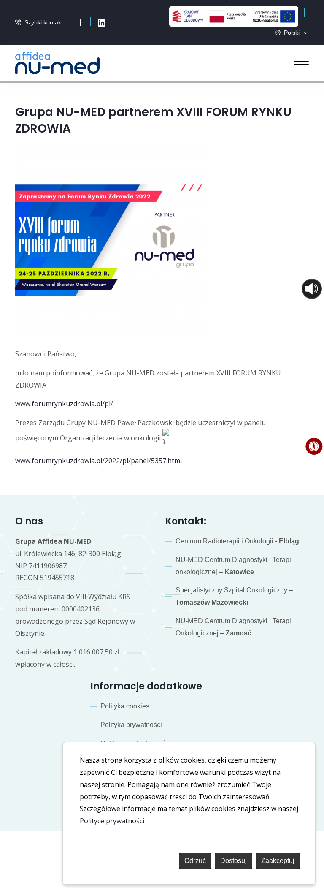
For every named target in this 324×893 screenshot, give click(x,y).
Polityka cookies (124, 706)
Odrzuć (195, 860)
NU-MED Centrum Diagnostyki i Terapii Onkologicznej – (234, 627)
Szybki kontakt (43, 22)
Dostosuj (233, 860)
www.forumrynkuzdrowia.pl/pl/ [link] (64, 403)
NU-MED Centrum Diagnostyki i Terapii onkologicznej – (234, 565)
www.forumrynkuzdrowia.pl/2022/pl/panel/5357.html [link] (98, 460)
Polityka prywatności (131, 724)
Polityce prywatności (112, 820)
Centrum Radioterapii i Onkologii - (237, 541)
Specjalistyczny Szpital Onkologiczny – (234, 596)
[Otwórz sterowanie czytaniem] (312, 289)
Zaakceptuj (277, 860)
